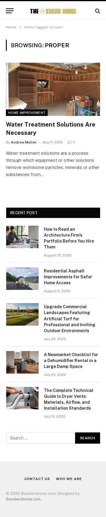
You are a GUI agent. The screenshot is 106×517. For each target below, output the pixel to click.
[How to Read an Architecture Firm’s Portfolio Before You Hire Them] (22, 237)
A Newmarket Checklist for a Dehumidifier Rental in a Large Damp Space (71, 360)
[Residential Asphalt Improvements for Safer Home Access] (22, 278)
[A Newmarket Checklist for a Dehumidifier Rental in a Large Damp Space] (22, 362)
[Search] (97, 10)
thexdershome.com (23, 499)
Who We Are (69, 479)
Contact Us (37, 479)
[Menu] (10, 10)
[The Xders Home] (53, 10)
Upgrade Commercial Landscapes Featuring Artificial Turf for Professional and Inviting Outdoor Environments (69, 318)
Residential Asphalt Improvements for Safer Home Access (68, 277)
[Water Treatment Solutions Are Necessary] (53, 89)
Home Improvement (26, 112)
